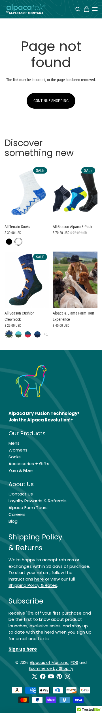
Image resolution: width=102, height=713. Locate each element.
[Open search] (77, 9)
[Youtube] (51, 676)
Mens (14, 443)
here (39, 579)
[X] (34, 676)
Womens (17, 450)
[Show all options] (46, 334)
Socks (14, 457)
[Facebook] (42, 676)
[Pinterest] (59, 676)
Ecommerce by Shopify (51, 668)
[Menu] (95, 9)
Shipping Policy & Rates (32, 585)
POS (74, 662)
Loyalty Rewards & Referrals (37, 501)
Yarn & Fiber (20, 470)
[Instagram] (67, 676)
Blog (13, 521)
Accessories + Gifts (28, 464)
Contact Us (20, 494)
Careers (17, 514)
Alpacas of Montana (49, 662)
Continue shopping (51, 100)
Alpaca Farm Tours (28, 508)
